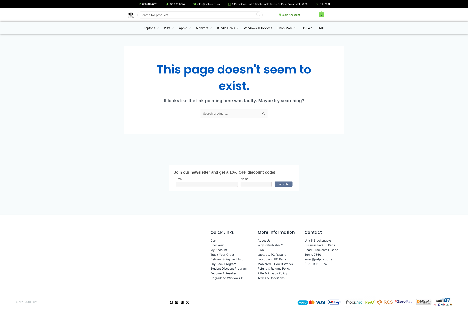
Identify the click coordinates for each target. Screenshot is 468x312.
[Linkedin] (182, 302)
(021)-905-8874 (316, 264)
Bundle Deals (226, 28)
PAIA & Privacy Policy (272, 273)
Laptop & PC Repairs (272, 254)
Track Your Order (222, 254)
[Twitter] (187, 302)
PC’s (167, 28)
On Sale (307, 28)
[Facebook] (171, 302)
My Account (218, 250)
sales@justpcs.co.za (319, 259)
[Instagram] (176, 302)
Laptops (149, 28)
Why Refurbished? (270, 245)
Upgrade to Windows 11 (226, 278)
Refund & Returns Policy (274, 268)
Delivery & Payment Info (227, 259)
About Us (264, 240)
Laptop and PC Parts (272, 259)
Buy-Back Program (223, 264)
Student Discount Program (228, 268)
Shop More (285, 28)
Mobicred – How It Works (275, 264)
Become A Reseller (223, 273)
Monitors (202, 28)
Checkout (217, 245)
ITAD (321, 28)
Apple (183, 28)
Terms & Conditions (271, 278)
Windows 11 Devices (258, 28)
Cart (213, 240)
